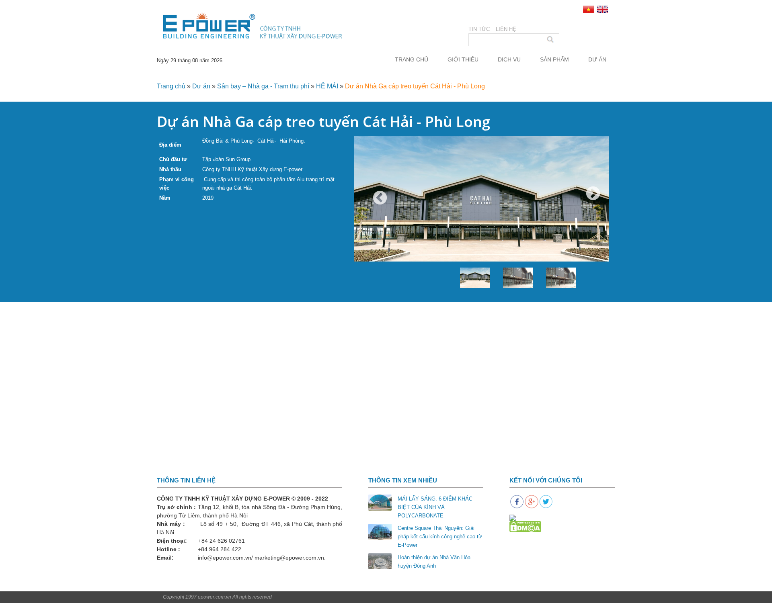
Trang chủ (411, 59)
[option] (481, 221)
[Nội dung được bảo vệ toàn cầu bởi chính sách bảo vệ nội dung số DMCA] (525, 526)
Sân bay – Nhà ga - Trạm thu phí (263, 86)
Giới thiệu (463, 59)
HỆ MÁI (327, 86)
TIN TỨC (479, 29)
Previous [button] (380, 198)
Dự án (597, 59)
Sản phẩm (554, 59)
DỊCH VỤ (509, 59)
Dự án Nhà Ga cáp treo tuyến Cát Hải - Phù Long (415, 86)
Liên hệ (506, 29)
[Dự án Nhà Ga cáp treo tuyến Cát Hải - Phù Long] (481, 221)
